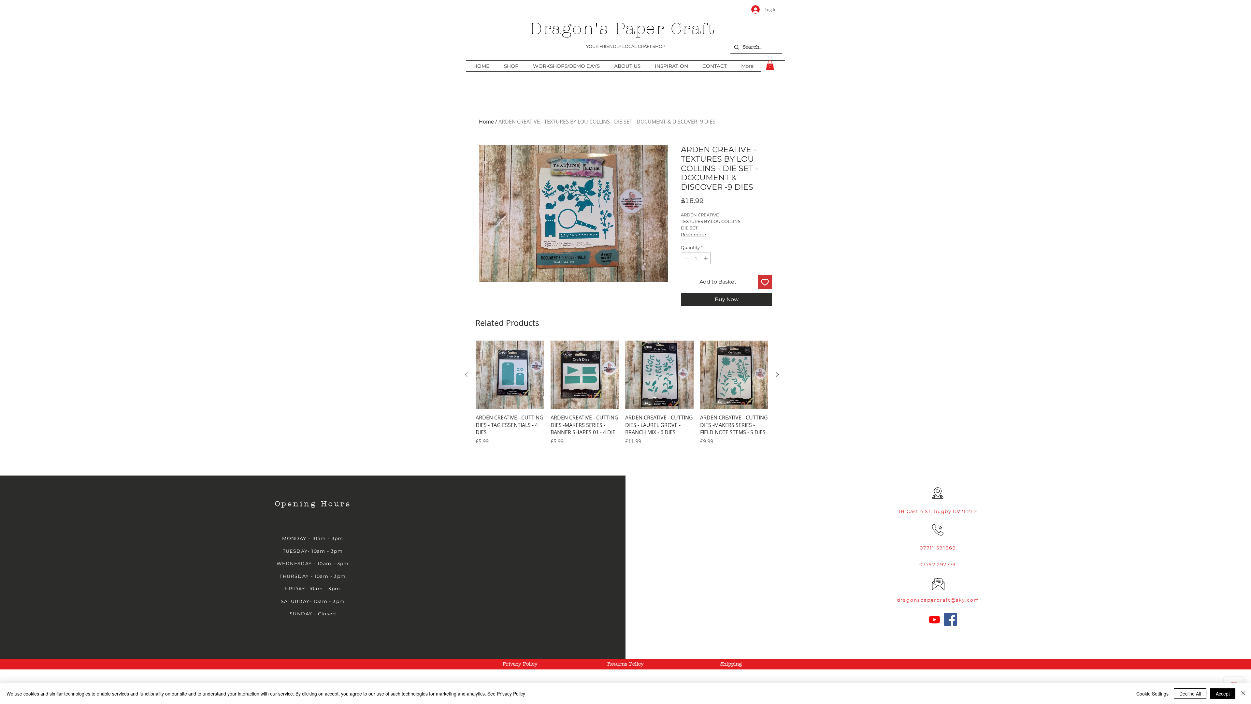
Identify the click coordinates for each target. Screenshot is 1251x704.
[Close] (1243, 693)
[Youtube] (934, 619)
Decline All (1190, 693)
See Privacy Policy (506, 693)
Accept (1223, 693)
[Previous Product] (466, 374)
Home (486, 121)
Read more (693, 235)
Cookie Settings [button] (1152, 693)
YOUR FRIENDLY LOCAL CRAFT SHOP (625, 46)
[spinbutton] (696, 258)
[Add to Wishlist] (765, 282)
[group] (622, 396)
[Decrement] (686, 258)
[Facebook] (950, 619)
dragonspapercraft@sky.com (938, 600)
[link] (770, 65)
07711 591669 (938, 548)
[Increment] (706, 258)
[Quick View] (510, 375)
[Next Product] (778, 374)
